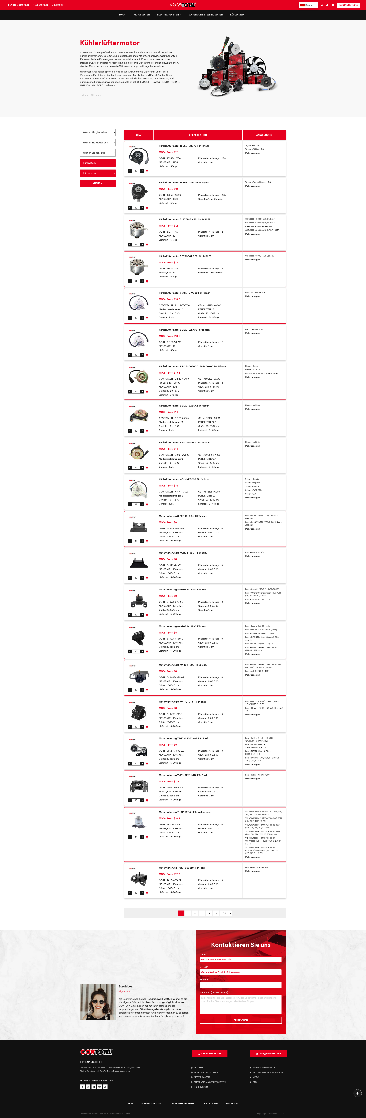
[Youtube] (99, 1086)
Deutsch (309, 5)
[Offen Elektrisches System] (183, 14)
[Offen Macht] (128, 14)
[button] (321, 5)
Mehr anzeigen (252, 153)
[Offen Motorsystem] (152, 14)
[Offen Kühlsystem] (246, 14)
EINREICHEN (241, 1020)
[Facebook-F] (82, 1086)
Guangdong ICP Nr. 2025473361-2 (270, 1114)
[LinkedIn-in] (94, 1086)
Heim (83, 95)
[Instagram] (88, 1086)
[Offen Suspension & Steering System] (225, 14)
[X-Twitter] (105, 1086)
